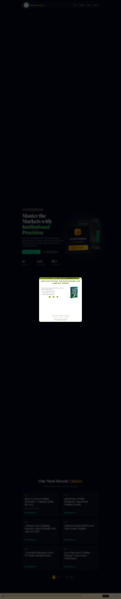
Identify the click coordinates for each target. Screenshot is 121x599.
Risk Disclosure (64, 320)
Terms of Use (60, 320)
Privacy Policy (56, 320)
